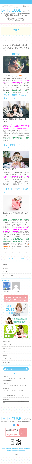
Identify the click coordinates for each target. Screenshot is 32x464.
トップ (3, 448)
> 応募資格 (6, 351)
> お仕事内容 (6, 341)
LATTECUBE (16, 291)
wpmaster (6, 291)
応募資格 (21, 448)
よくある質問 (27, 448)
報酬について (15, 448)
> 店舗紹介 (6, 355)
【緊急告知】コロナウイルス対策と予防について (15, 390)
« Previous (10, 258)
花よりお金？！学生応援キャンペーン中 (13, 395)
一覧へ (17, 258)
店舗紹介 (9, 450)
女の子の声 (15, 450)
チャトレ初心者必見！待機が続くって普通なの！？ (15, 385)
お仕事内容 (8, 448)
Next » (22, 258)
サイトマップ (22, 450)
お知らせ (5, 268)
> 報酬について (7, 344)
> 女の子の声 (6, 362)
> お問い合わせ (7, 358)
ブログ (5, 271)
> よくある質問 (7, 348)
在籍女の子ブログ (8, 275)
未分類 (5, 264)
